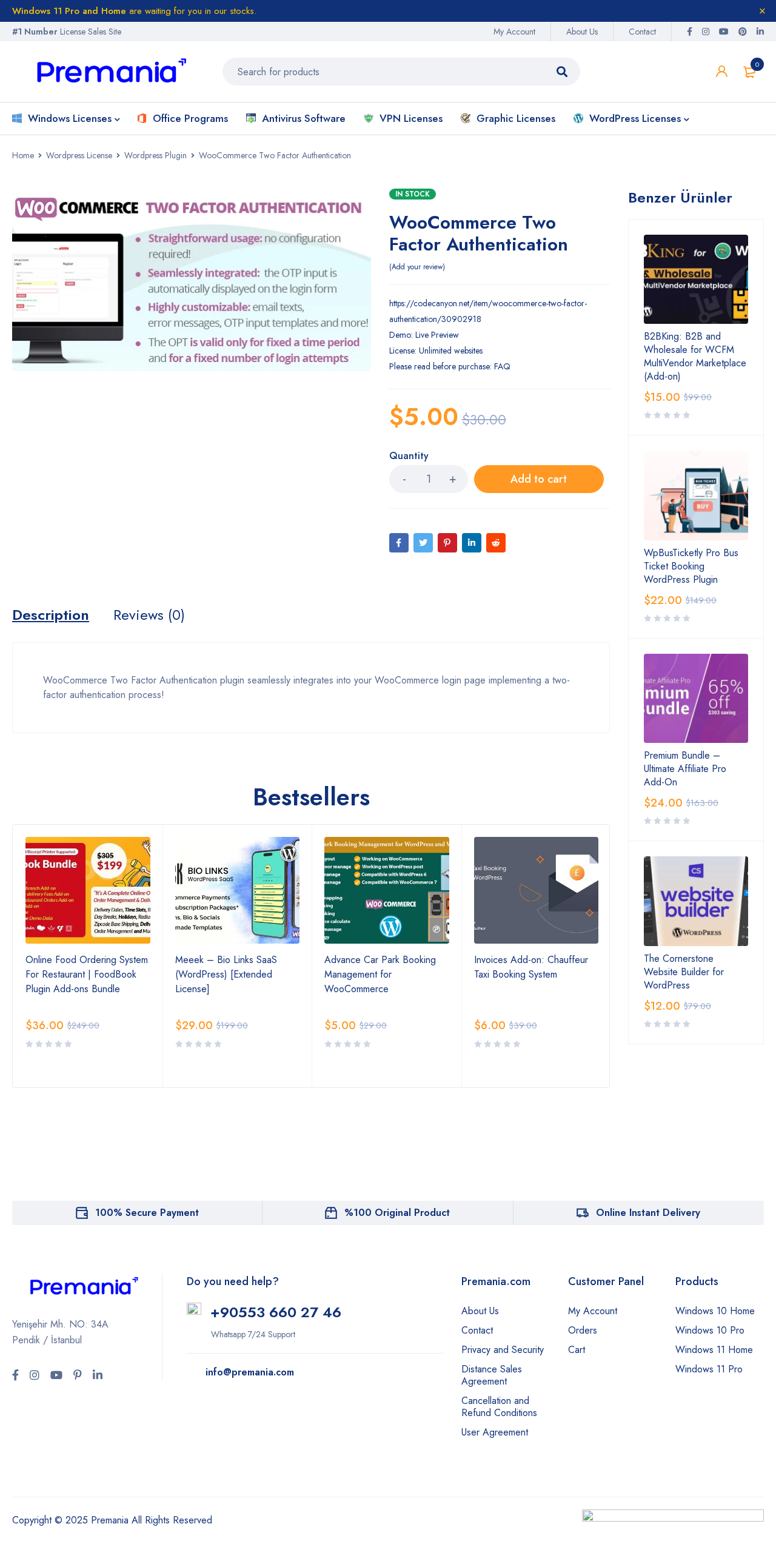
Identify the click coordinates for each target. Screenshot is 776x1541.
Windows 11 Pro (709, 1369)
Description (50, 615)
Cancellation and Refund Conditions (499, 1407)
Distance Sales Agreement (491, 1375)
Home (23, 155)
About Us (582, 31)
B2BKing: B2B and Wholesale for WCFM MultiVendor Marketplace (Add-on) (695, 356)
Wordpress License (79, 155)
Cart (576, 1350)
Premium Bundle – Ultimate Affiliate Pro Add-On (685, 769)
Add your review (417, 266)
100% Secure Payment (147, 1213)
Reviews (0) (149, 615)
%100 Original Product (397, 1213)
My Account (514, 31)
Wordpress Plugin (155, 155)
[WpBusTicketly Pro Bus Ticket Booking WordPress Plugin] (696, 495)
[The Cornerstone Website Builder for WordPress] (696, 900)
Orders (582, 1330)
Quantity (409, 456)
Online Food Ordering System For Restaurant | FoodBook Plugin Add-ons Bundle (86, 974)
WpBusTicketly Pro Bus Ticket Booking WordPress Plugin (691, 566)
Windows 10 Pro (709, 1330)
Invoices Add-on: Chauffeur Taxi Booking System (531, 967)
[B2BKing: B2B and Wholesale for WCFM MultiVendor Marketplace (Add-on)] (696, 279)
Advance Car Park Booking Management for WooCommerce (380, 974)
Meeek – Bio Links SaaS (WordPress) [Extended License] (226, 974)
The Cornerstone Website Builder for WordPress (684, 972)
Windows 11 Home (714, 1350)
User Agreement (494, 1432)
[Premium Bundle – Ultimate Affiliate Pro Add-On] (696, 698)
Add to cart (538, 479)
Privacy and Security (502, 1350)
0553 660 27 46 (285, 1312)
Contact (642, 31)
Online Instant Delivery (648, 1213)
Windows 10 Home (715, 1311)
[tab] (50, 615)
